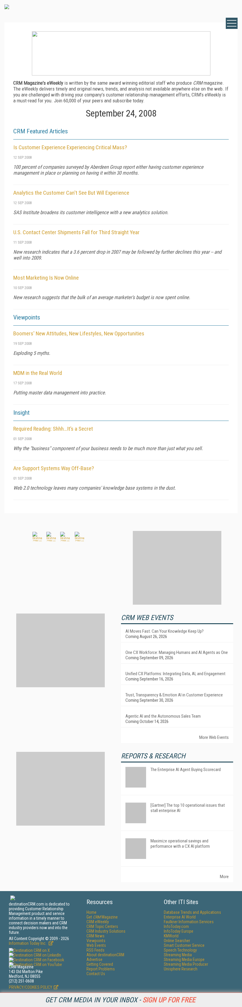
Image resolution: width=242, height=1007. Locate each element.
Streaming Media (178, 954)
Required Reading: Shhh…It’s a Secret (53, 428)
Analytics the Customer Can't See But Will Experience (71, 192)
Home (91, 912)
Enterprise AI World (180, 917)
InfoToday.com (176, 926)
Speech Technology (180, 950)
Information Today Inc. (28, 943)
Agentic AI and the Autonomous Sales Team (163, 716)
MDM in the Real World (37, 373)
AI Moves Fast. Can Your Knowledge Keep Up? (164, 631)
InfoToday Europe (178, 931)
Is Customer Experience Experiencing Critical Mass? (70, 147)
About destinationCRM (105, 954)
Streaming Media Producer (186, 964)
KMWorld (171, 936)
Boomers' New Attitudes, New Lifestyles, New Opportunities (78, 333)
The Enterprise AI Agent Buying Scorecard (186, 769)
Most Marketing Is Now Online (46, 277)
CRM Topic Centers (102, 926)
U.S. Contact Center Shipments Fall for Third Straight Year (76, 232)
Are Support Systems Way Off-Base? (53, 468)
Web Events (96, 945)
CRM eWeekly (97, 921)
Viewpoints (95, 940)
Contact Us (95, 973)
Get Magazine (102, 917)
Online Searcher (177, 940)
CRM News (95, 936)
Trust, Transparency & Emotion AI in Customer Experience (174, 695)
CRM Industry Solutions (105, 931)
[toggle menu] (232, 23)
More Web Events (214, 737)
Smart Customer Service (184, 945)
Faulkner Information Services (189, 921)
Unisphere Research (180, 969)
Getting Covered (99, 964)
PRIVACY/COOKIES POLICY (30, 987)
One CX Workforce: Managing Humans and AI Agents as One (176, 652)
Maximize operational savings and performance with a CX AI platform (180, 843)
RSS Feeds (95, 950)
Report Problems (100, 969)
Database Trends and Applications (192, 912)
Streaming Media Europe (184, 959)
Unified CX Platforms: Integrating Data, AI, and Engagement (175, 673)
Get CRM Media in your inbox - (120, 1000)
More (224, 876)
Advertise (94, 959)
